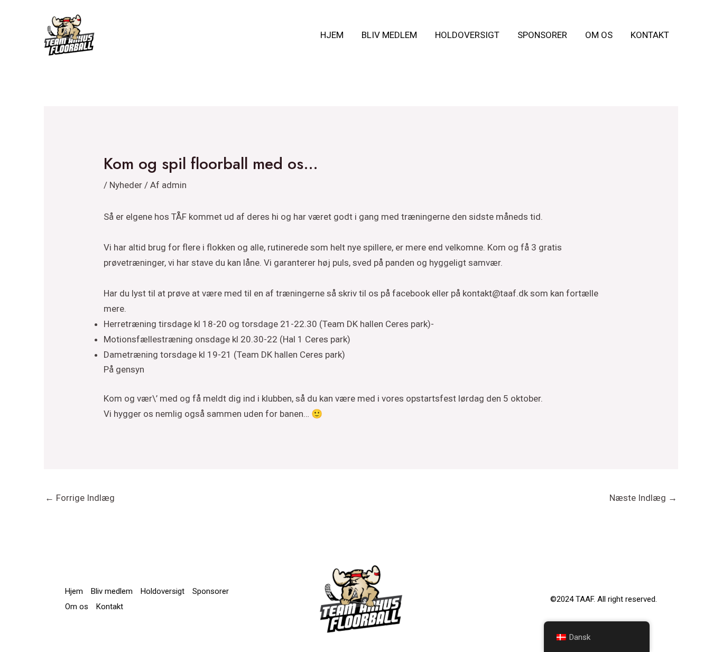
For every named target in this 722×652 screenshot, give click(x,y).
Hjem (332, 35)
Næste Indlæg (643, 497)
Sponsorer (542, 35)
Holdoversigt (467, 35)
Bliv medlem (389, 35)
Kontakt (650, 35)
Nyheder (125, 185)
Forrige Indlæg (80, 497)
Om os (599, 35)
